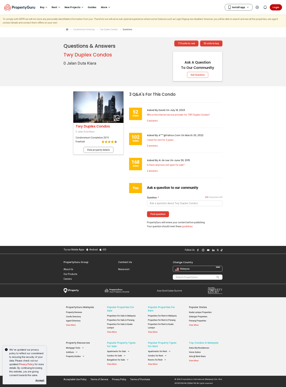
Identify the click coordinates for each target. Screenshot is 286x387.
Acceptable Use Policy (75, 379)
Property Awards (117, 291)
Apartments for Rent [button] (157, 351)
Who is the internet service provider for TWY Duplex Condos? (178, 114)
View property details (98, 150)
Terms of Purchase (140, 379)
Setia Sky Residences (199, 348)
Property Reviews (74, 312)
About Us (68, 269)
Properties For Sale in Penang (120, 320)
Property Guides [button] (73, 356)
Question (152, 197)
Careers (68, 279)
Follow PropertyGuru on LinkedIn (213, 250)
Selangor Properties (198, 316)
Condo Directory (73, 316)
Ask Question (198, 75)
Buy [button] (42, 7)
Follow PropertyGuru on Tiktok (221, 250)
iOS (104, 249)
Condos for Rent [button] (156, 356)
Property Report (215, 290)
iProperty (71, 290)
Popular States (198, 307)
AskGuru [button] (70, 352)
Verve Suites (195, 352)
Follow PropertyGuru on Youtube (208, 250)
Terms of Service (99, 379)
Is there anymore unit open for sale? (166, 165)
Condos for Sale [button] (114, 356)
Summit (169, 291)
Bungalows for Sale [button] (116, 360)
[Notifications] (265, 7)
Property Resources (78, 342)
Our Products (70, 274)
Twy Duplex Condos (88, 54)
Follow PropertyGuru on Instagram (203, 250)
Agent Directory (73, 321)
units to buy (211, 43)
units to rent (186, 43)
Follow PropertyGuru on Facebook (197, 250)
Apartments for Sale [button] (116, 351)
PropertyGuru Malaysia (80, 307)
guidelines (187, 226)
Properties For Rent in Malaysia (162, 316)
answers (152, 120)
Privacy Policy (26, 364)
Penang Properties (197, 321)
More (104, 7)
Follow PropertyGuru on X (217, 250)
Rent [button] (54, 7)
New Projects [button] (72, 7)
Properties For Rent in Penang (161, 320)
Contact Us (125, 262)
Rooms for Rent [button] (155, 360)
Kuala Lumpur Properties (200, 312)
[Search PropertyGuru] (217, 277)
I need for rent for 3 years (160, 140)
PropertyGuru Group (76, 262)
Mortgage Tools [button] (73, 348)
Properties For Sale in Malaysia (121, 316)
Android (93, 249)
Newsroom (124, 269)
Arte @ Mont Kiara (197, 356)
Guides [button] (92, 7)
